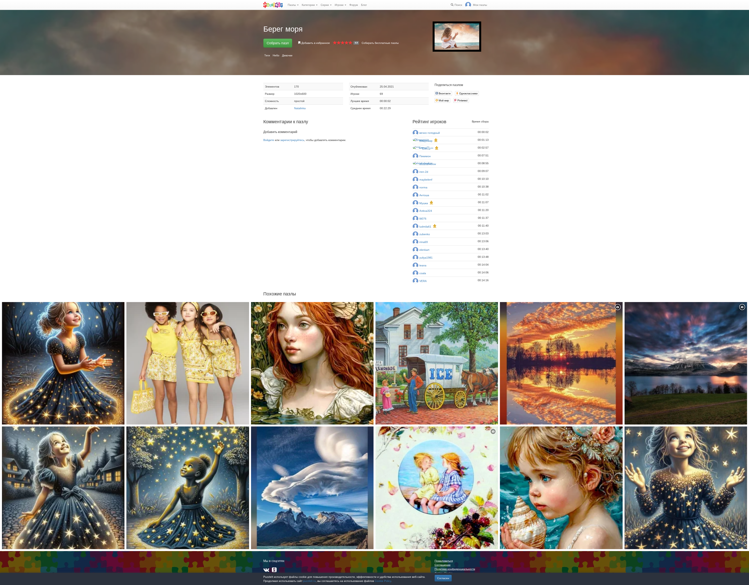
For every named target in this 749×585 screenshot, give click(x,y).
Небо (276, 55)
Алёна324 (425, 210)
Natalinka (300, 108)
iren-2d (423, 171)
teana (422, 265)
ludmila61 (425, 226)
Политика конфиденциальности (455, 569)
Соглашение (443, 564)
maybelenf (425, 179)
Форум (353, 4)
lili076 (422, 218)
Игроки (339, 4)
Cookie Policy (383, 580)
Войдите (268, 140)
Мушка (423, 203)
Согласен (443, 578)
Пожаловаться (444, 560)
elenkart (424, 249)
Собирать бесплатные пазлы (380, 42)
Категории (309, 4)
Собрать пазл (278, 43)
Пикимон (425, 156)
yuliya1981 (426, 257)
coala (422, 273)
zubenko (424, 234)
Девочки (287, 55)
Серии (325, 4)
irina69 (423, 242)
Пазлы (292, 4)
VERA (423, 281)
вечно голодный (429, 132)
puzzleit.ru (309, 580)
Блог (364, 4)
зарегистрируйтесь (292, 140)
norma (423, 187)
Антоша (424, 195)
